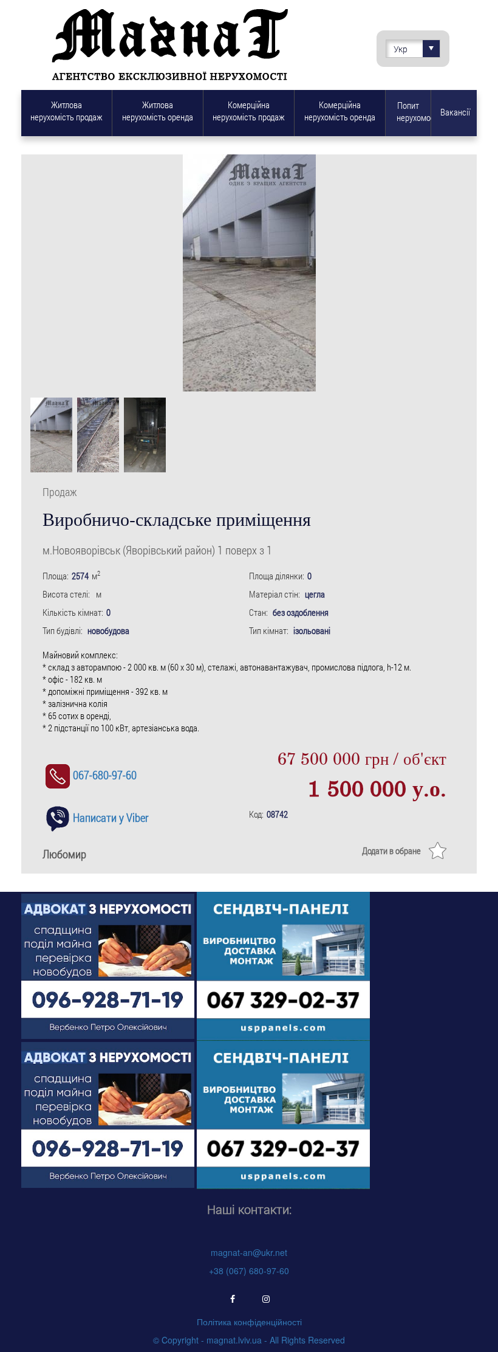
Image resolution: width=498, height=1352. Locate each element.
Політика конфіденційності (249, 1322)
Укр (401, 49)
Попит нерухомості (414, 111)
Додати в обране (391, 850)
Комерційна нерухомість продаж (249, 110)
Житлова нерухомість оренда (157, 110)
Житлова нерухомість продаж (66, 110)
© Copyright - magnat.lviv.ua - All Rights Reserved (249, 1340)
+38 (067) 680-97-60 (249, 1270)
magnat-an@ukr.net (249, 1252)
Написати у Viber (111, 817)
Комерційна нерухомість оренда (339, 110)
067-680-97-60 (105, 774)
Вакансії (455, 112)
